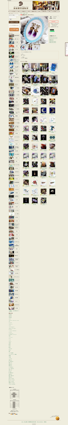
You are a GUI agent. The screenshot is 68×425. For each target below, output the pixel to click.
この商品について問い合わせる (54, 23)
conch (9, 201)
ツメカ (10, 236)
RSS (12, 414)
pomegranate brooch (35, 185)
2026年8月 (10, 314)
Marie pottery (10, 278)
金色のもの (10, 374)
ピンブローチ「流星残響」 (36, 177)
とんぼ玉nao (10, 243)
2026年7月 (10, 316)
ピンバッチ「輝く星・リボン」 (44, 141)
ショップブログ (34, 11)
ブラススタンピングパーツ (12, 131)
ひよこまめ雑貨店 (11, 271)
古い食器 (10, 44)
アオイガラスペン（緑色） (36, 123)
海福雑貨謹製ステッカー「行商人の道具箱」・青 (35, 84)
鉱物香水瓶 (10, 79)
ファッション (11, 337)
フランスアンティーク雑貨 (12, 354)
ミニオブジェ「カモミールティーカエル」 (52, 177)
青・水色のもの (11, 361)
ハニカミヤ (10, 264)
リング (10, 325)
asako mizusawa (11, 138)
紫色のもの (10, 365)
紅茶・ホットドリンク (12, 47)
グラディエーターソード (44, 105)
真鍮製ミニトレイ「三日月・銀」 (44, 114)
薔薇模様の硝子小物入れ (27, 168)
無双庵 (10, 285)
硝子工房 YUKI (11, 166)
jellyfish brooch (27, 194)
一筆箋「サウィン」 (27, 159)
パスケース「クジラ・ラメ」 (54, 72)
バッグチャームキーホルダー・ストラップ (12, 334)
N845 (9, 159)
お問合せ (44, 11)
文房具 (10, 103)
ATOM (15, 414)
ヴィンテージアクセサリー (12, 58)
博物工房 (10, 257)
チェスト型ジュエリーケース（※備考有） (43, 150)
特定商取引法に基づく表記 (54, 26)
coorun (10, 187)
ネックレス (10, 322)
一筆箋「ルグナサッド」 (53, 159)
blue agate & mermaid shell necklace (36, 195)
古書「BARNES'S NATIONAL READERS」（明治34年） (43, 169)
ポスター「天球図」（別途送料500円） (53, 141)
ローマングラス (11, 82)
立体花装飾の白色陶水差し (36, 73)
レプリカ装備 (11, 110)
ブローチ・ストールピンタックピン (12, 329)
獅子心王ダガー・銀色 (45, 95)
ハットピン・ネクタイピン (12, 330)
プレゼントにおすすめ (12, 384)
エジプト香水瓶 (11, 124)
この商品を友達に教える (54, 24)
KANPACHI (10, 173)
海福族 (10, 355)
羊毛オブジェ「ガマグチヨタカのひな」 (26, 73)
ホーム (13, 11)
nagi (9, 250)
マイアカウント (13, 13)
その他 (10, 357)
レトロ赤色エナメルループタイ (27, 141)
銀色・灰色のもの (11, 375)
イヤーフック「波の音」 (44, 123)
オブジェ (10, 341)
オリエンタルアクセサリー (12, 72)
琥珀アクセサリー (11, 65)
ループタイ (10, 332)
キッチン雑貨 (11, 96)
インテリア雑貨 (11, 89)
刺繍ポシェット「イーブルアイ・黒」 (35, 132)
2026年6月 (10, 317)
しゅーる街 (10, 215)
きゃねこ (10, 180)
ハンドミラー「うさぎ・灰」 (27, 84)
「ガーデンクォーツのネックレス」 (26, 150)
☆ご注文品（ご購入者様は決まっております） (14, 311)
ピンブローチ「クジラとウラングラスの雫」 (35, 105)
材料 (9, 351)
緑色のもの (10, 364)
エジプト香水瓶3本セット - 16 (36, 114)
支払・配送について (24, 11)
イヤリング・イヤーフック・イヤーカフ (14, 321)
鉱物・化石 (10, 40)
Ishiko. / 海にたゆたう (12, 145)
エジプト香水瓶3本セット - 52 (46, 73)
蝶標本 (10, 117)
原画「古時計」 (53, 95)
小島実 (10, 194)
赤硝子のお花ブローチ (53, 150)
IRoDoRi (10, 152)
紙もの (10, 344)
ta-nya (9, 222)
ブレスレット (11, 324)
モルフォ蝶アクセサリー (12, 68)
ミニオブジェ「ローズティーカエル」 (35, 150)
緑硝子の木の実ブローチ (44, 195)
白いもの (10, 371)
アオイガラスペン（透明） (27, 123)
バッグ (10, 340)
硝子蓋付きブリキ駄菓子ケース (44, 177)
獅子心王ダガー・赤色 (27, 105)
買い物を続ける (54, 25)
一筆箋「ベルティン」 (44, 159)
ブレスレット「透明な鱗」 (52, 122)
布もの (10, 345)
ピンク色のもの (11, 367)
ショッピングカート (54, 11)
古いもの (10, 51)
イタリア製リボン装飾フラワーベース (52, 105)
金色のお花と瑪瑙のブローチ (27, 96)
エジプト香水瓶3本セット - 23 (27, 114)
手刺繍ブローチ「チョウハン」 (44, 204)
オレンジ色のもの (11, 368)
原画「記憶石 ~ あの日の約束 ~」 (45, 84)
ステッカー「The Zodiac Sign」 (35, 204)
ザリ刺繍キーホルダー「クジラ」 (27, 132)
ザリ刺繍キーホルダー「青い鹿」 (53, 132)
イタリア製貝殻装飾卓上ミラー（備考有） (53, 84)
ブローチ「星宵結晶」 (26, 204)
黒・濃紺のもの (11, 372)
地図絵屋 (10, 229)
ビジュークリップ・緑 (53, 186)
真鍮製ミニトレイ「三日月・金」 (53, 114)
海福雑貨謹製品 (11, 37)
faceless (10, 306)
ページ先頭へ (57, 418)
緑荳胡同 (10, 299)
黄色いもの (10, 362)
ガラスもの (10, 348)
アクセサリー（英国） (12, 75)
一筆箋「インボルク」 (36, 159)
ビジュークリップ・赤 (45, 186)
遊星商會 (10, 292)
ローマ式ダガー (35, 167)
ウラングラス (11, 54)
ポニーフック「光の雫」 (36, 96)
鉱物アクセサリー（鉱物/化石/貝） (14, 61)
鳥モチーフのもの (11, 378)
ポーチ (10, 338)
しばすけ (10, 208)
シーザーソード (44, 131)
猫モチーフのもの (11, 381)
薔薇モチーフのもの (12, 382)
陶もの (10, 347)
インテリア (10, 358)
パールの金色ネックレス (27, 186)
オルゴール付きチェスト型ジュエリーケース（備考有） (52, 169)
